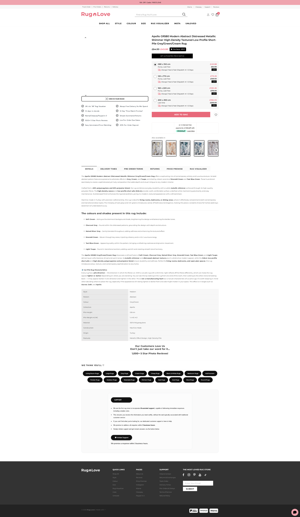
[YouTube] (200, 475)
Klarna (189, 7)
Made (98, 510)
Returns (107, 7)
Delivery (115, 7)
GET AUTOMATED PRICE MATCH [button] (172, 56)
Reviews (216, 7)
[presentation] (216, 150)
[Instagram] (189, 475)
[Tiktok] (205, 475)
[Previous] (85, 37)
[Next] (85, 95)
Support (207, 7)
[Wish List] (216, 114)
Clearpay (198, 7)
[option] (85, 45)
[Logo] (95, 14)
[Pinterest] (194, 475)
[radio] (157, 148)
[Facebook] (183, 475)
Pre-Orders (97, 7)
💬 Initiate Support (121, 437)
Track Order (86, 7)
